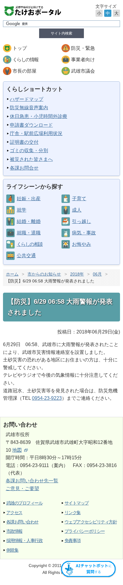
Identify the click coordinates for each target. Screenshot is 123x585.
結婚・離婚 (29, 221)
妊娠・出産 (29, 198)
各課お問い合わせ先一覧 (32, 480)
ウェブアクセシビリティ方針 (90, 521)
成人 (77, 210)
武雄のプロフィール (24, 502)
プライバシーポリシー (84, 531)
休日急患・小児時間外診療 (38, 116)
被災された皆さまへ (31, 159)
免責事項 (72, 540)
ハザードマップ (26, 99)
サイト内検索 (61, 33)
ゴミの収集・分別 (29, 150)
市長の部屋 (24, 71)
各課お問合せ (24, 167)
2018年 (77, 274)
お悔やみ (81, 244)
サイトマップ (76, 502)
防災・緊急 (83, 48)
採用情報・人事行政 (24, 540)
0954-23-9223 (47, 398)
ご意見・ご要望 (22, 488)
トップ (20, 48)
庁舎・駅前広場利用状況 (36, 133)
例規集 (12, 550)
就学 (21, 210)
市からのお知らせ (44, 274)
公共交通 (26, 255)
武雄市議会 (83, 71)
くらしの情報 (25, 59)
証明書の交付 (24, 142)
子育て (79, 198)
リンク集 (72, 512)
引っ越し (81, 221)
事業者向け (83, 59)
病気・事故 (84, 232)
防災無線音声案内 (29, 107)
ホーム (12, 274)
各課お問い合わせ (22, 521)
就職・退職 (29, 232)
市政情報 (14, 531)
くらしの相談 (29, 244)
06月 (97, 274)
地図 (17, 450)
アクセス (14, 512)
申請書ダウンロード (31, 125)
